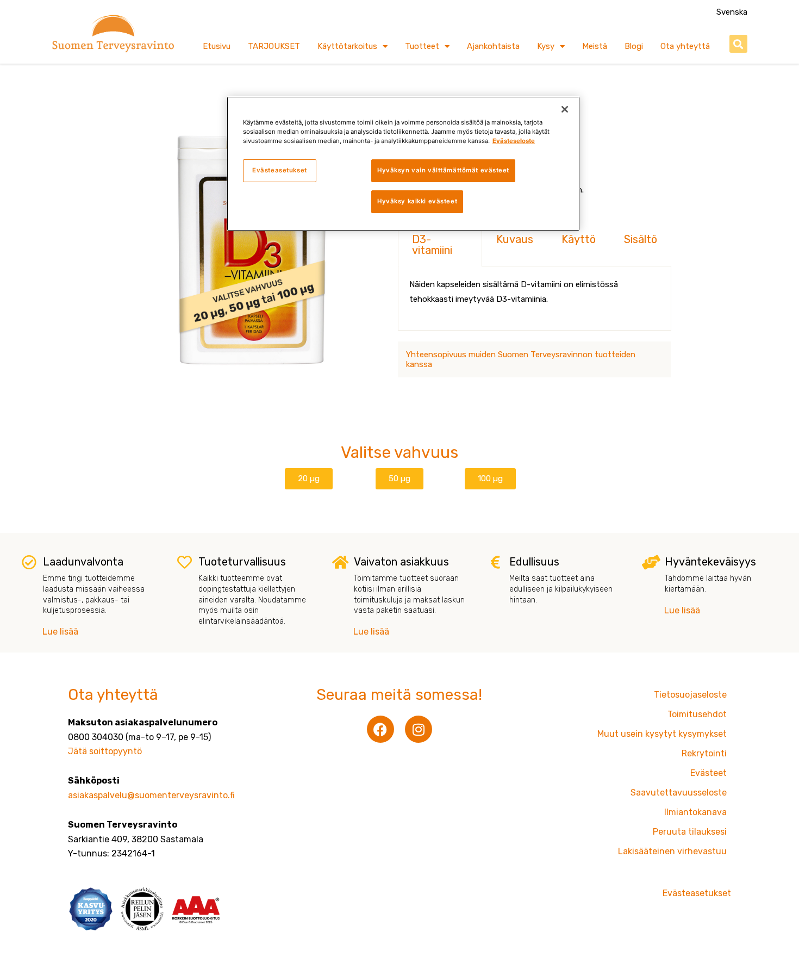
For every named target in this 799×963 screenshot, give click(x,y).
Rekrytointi (704, 753)
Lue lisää (60, 631)
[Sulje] (565, 109)
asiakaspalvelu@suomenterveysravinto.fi (151, 795)
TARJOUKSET (274, 46)
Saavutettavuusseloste (679, 792)
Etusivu (216, 46)
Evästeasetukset (279, 170)
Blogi (634, 46)
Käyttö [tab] (578, 239)
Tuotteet (422, 46)
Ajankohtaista (493, 46)
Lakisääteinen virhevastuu (672, 851)
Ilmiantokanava (695, 812)
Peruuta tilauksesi (690, 832)
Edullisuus (534, 561)
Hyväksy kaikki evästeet (417, 201)
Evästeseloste (513, 141)
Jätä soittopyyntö (105, 751)
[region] (403, 163)
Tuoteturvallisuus (242, 561)
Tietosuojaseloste (690, 694)
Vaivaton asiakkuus (401, 561)
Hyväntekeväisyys (710, 561)
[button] (738, 44)
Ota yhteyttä (685, 46)
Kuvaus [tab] (514, 239)
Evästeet (708, 773)
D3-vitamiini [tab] (432, 245)
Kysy (545, 46)
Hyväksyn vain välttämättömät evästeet (443, 170)
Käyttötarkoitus (347, 46)
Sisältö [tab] (640, 239)
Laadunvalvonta (83, 561)
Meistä (594, 46)
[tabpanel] (534, 298)
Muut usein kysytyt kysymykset (662, 734)
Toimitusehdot (697, 714)
